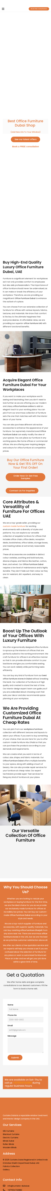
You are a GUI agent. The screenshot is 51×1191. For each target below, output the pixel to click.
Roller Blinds (8, 1144)
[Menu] (3, 9)
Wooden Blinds (9, 1147)
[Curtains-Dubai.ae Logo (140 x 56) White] (25, 1107)
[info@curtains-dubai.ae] (5, 1186)
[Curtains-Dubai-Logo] (25, 3)
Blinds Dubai (8, 1141)
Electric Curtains (10, 1137)
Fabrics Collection (11, 1166)
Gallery (6, 1169)
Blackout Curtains (11, 1134)
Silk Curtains (8, 1131)
